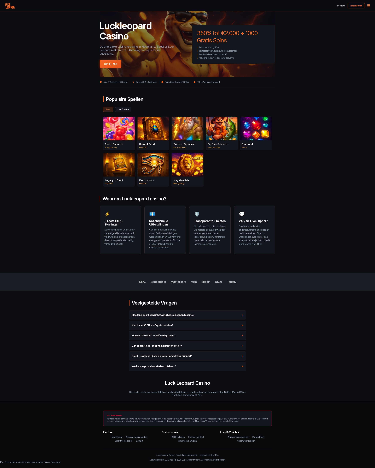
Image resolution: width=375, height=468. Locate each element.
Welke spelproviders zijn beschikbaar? (154, 366)
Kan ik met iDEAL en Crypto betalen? (152, 325)
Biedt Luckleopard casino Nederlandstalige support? (162, 356)
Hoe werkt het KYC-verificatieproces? (153, 335)
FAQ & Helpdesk (178, 437)
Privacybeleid (116, 437)
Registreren (356, 5)
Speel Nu (110, 64)
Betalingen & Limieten (187, 441)
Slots (108, 109)
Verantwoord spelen (124, 441)
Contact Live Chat (196, 437)
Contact (139, 441)
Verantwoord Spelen (246, 441)
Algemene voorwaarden (136, 437)
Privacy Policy (258, 437)
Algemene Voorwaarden (238, 437)
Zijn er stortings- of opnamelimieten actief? (157, 345)
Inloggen (341, 5)
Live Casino (123, 109)
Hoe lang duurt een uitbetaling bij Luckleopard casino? (163, 314)
